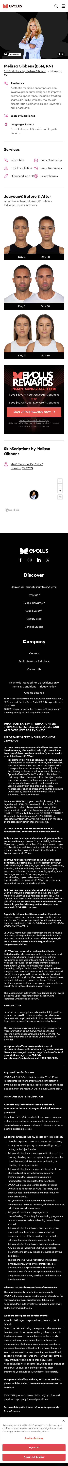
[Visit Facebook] (20, 560)
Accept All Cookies (34, 1457)
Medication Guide (18, 1037)
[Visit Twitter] (48, 560)
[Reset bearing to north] (60, 490)
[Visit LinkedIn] (39, 560)
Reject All (34, 1448)
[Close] (63, 1420)
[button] (34, 35)
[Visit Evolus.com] (12, 6)
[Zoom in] (60, 481)
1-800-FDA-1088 (48, 1058)
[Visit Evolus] (34, 551)
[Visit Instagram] (30, 560)
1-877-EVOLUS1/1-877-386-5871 (46, 1049)
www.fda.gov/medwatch (18, 1058)
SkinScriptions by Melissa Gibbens (25, 71)
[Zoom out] (60, 485)
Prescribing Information (16, 1034)
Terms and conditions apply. (34, 420)
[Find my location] (60, 497)
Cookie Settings (34, 692)
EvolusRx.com (11, 1411)
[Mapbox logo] (12, 510)
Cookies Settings (34, 1438)
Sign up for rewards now (32, 412)
